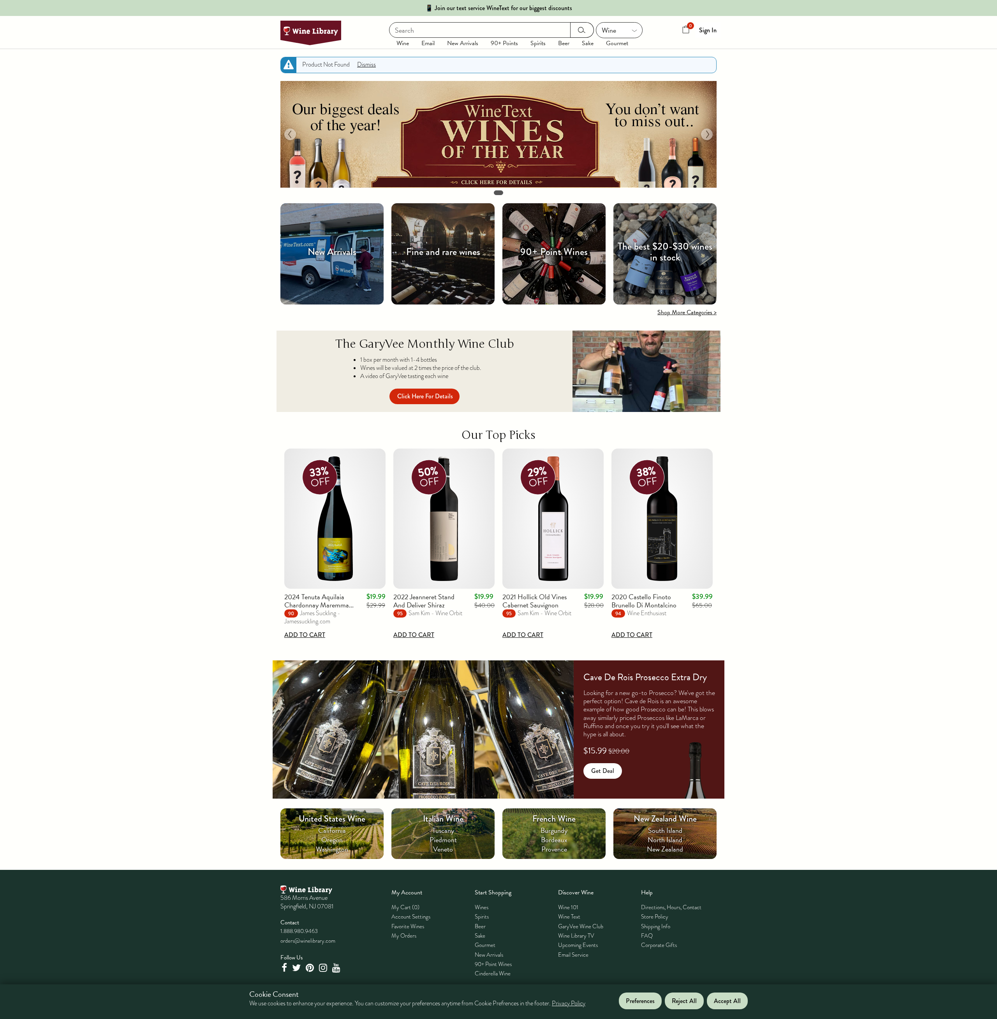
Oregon (332, 839)
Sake (588, 43)
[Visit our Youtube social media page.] (337, 968)
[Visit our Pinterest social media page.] (311, 968)
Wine (402, 43)
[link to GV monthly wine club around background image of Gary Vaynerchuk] (646, 371)
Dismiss (366, 64)
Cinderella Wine (493, 973)
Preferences (640, 1000)
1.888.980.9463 (299, 931)
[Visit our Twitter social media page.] (297, 968)
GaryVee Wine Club (580, 926)
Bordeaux (554, 839)
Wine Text (569, 916)
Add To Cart (304, 634)
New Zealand (665, 849)
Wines (481, 907)
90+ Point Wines (493, 964)
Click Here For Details (425, 396)
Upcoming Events (578, 945)
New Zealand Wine (665, 818)
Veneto (443, 849)
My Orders (403, 936)
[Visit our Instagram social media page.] (324, 968)
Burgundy (554, 830)
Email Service (573, 955)
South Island (665, 830)
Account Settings (410, 916)
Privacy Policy (568, 1003)
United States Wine (332, 818)
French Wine (554, 818)
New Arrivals (462, 43)
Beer (563, 43)
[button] (290, 134)
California (332, 830)
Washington (332, 849)
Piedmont (443, 839)
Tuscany (443, 830)
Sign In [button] (708, 30)
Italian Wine (443, 818)
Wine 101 (568, 907)
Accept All (727, 1000)
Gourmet (617, 43)
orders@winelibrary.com (307, 941)
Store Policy (654, 916)
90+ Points (504, 43)
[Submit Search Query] (582, 30)
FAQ (647, 936)
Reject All (684, 1000)
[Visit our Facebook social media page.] (285, 968)
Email (428, 43)
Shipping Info (655, 926)
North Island (665, 839)
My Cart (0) (405, 907)
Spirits (538, 43)
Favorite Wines (407, 926)
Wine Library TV (576, 936)
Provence (554, 849)
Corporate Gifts (659, 945)
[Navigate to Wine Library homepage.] (310, 33)
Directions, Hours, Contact (671, 907)
